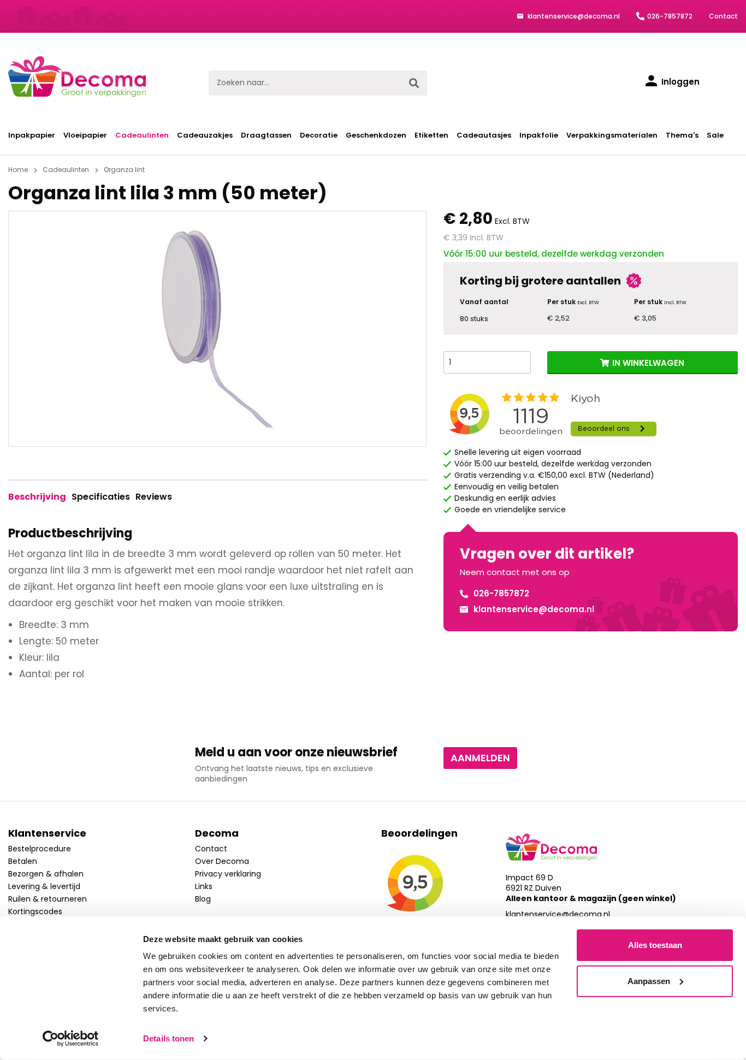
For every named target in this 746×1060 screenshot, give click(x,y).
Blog (203, 898)
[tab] (37, 497)
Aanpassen (648, 980)
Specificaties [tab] (101, 496)
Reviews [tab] (153, 496)
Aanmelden (480, 758)
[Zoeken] (414, 83)
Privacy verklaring (228, 873)
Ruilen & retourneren (47, 898)
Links (203, 886)
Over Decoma (222, 861)
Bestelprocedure (39, 848)
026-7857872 (669, 16)
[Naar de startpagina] (77, 76)
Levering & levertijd (44, 886)
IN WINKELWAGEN (648, 363)
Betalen (22, 861)
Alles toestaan (655, 945)
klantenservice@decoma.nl (573, 16)
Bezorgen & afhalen (46, 873)
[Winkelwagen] (727, 83)
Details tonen (168, 1038)
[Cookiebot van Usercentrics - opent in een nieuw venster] (71, 1039)
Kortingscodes (35, 911)
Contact (723, 16)
